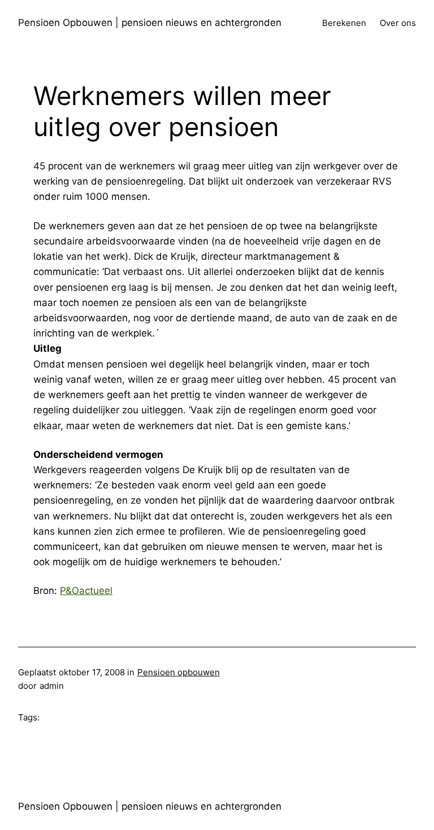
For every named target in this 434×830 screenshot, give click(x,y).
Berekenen (344, 23)
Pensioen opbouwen (178, 672)
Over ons (398, 23)
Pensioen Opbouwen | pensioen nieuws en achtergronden (149, 22)
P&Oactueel (86, 590)
